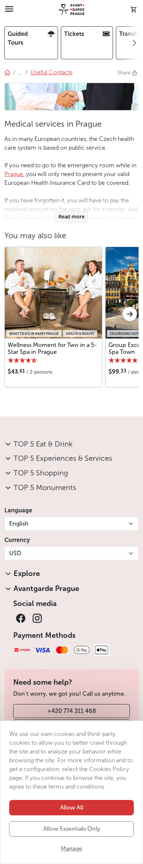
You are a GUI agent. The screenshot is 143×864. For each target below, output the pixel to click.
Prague (13, 174)
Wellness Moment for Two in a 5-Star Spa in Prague (52, 348)
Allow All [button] (71, 807)
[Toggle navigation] (9, 9)
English (19, 523)
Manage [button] (71, 848)
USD (15, 553)
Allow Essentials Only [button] (71, 828)
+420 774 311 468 (71, 710)
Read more (71, 217)
